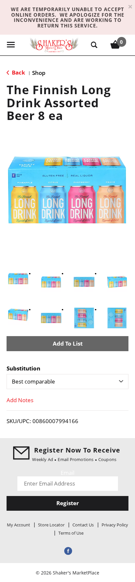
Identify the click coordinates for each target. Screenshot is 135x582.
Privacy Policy (115, 525)
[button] (18, 278)
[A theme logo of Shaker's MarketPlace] (54, 44)
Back (17, 72)
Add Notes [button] (20, 400)
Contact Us (83, 525)
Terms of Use (71, 533)
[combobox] (67, 381)
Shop (39, 73)
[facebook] (67, 551)
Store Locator (51, 525)
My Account (18, 525)
